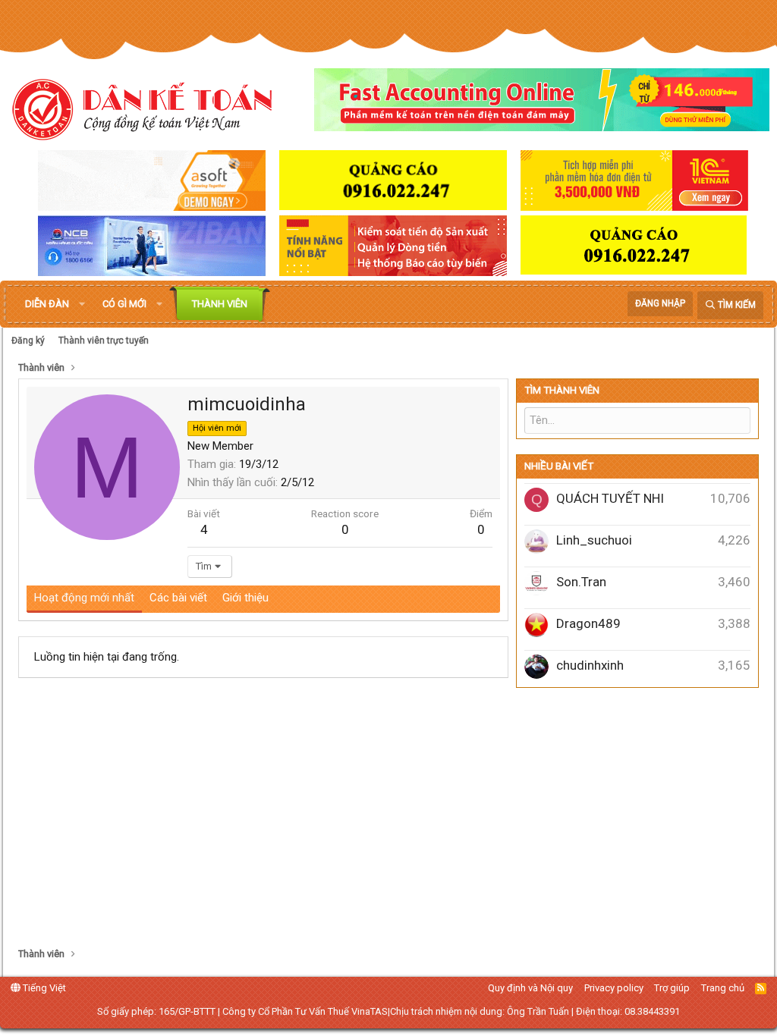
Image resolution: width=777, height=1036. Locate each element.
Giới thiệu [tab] (245, 597)
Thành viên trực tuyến (103, 340)
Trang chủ (722, 988)
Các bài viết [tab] (178, 597)
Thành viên (219, 303)
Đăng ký (28, 340)
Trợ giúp (672, 988)
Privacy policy (613, 988)
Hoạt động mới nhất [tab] (84, 597)
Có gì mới (124, 303)
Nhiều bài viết (558, 466)
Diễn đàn (47, 303)
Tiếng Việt (43, 988)
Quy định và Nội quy (530, 988)
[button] (82, 304)
